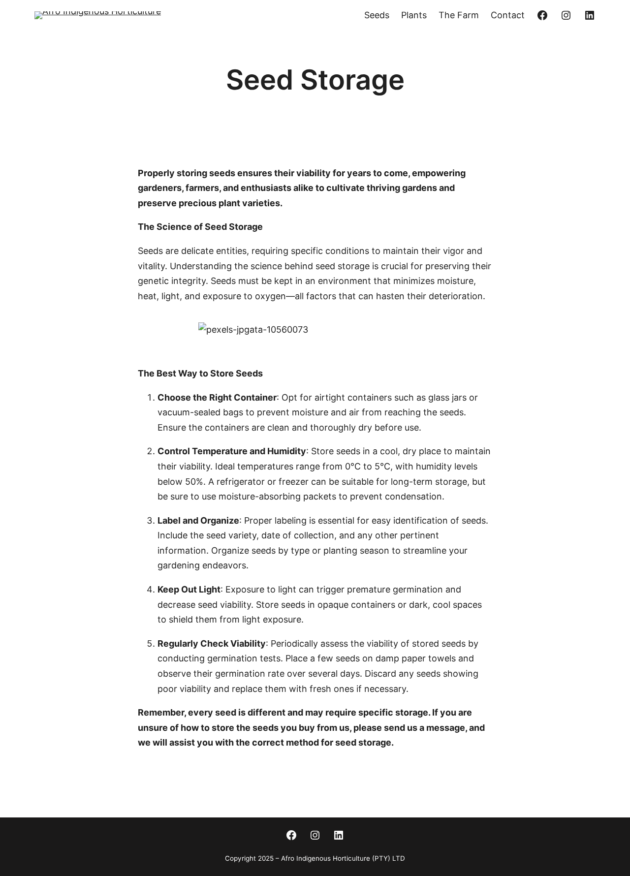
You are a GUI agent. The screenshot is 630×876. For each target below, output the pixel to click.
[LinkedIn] (590, 15)
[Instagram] (566, 15)
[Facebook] (542, 15)
